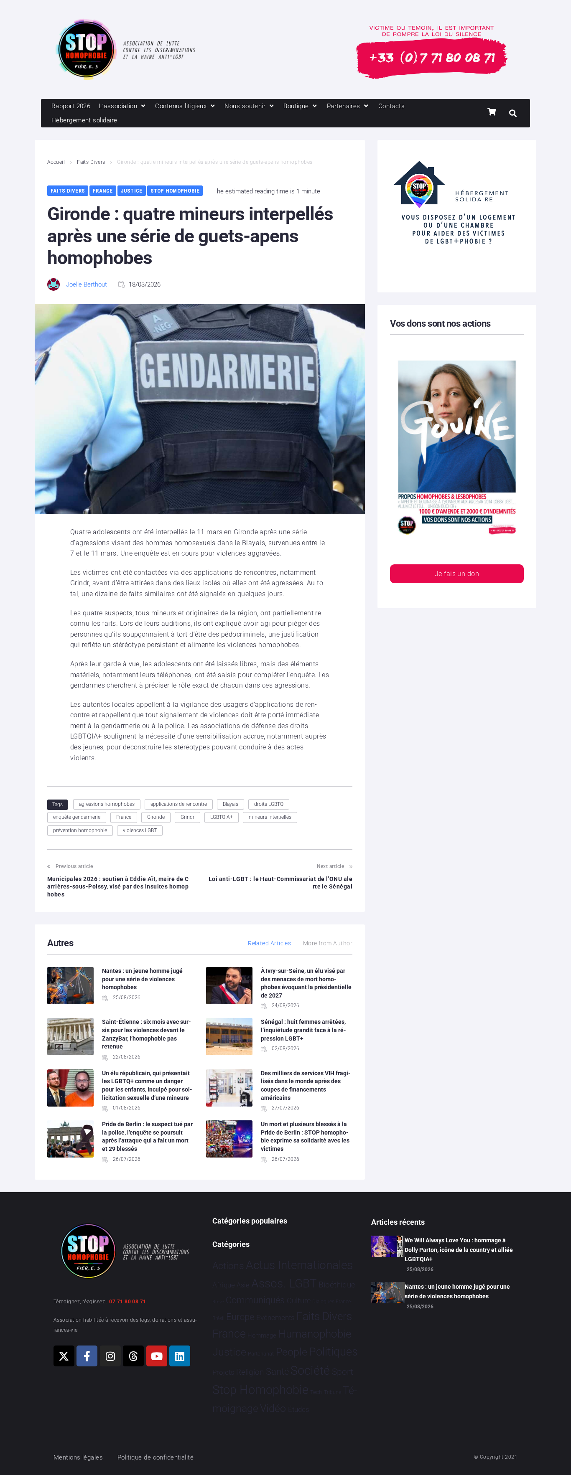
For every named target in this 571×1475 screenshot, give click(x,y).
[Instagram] (110, 1356)
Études (298, 1409)
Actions (228, 1266)
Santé (277, 1371)
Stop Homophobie (175, 191)
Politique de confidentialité (155, 1457)
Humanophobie (314, 1334)
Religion (250, 1372)
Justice (132, 191)
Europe (240, 1317)
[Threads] (133, 1356)
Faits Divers (91, 162)
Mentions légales (78, 1457)
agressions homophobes (107, 804)
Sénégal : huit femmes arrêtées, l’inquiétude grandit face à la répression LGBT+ (303, 1029)
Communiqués (255, 1300)
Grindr (187, 817)
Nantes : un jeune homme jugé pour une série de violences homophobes (142, 978)
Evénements (275, 1317)
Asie (243, 1285)
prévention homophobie (80, 830)
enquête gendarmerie (76, 817)
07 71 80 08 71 (127, 1302)
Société (310, 1371)
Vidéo (273, 1408)
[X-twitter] (64, 1356)
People (291, 1352)
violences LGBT (140, 830)
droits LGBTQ (268, 804)
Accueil (56, 162)
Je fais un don (457, 574)
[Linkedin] (179, 1356)
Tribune (332, 1392)
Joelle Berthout (86, 284)
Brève (218, 1302)
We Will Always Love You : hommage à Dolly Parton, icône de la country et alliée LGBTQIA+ (459, 1249)
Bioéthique (337, 1285)
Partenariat (261, 1354)
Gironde (156, 817)
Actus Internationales (299, 1265)
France (103, 191)
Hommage (261, 1335)
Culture (299, 1300)
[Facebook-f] (86, 1356)
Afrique (223, 1285)
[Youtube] (156, 1356)
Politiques (333, 1351)
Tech (316, 1392)
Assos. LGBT (284, 1283)
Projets (223, 1372)
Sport (342, 1372)
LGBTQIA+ (221, 817)
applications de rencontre (178, 804)
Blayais (230, 804)
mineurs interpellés (270, 817)
